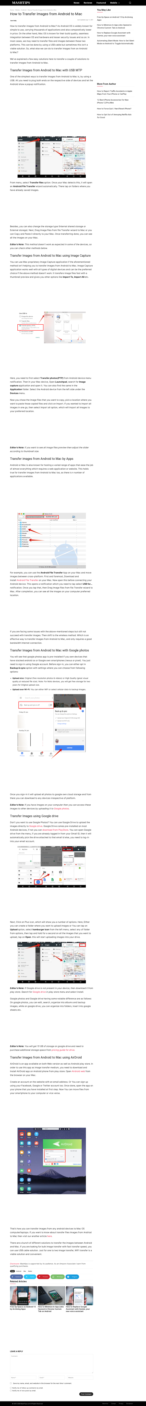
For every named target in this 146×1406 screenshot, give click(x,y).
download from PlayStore (55, 830)
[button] (130, 3)
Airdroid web (78, 1071)
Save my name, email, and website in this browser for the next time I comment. (42, 1383)
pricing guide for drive (63, 1050)
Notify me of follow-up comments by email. (27, 1388)
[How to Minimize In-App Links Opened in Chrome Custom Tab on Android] (51, 1295)
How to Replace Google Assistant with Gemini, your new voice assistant (78, 1309)
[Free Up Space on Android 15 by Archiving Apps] (23, 1295)
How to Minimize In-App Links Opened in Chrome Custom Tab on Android (51, 1309)
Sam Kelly (13, 20)
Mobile (17, 10)
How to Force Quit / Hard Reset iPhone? (114, 108)
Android (23, 10)
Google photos (61, 808)
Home (12, 10)
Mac (24, 1271)
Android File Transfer (27, 580)
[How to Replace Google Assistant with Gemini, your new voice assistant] (79, 1295)
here (49, 1236)
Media (30, 1271)
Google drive (35, 826)
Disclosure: (15, 1264)
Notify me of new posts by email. (24, 1391)
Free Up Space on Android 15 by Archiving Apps (23, 1308)
